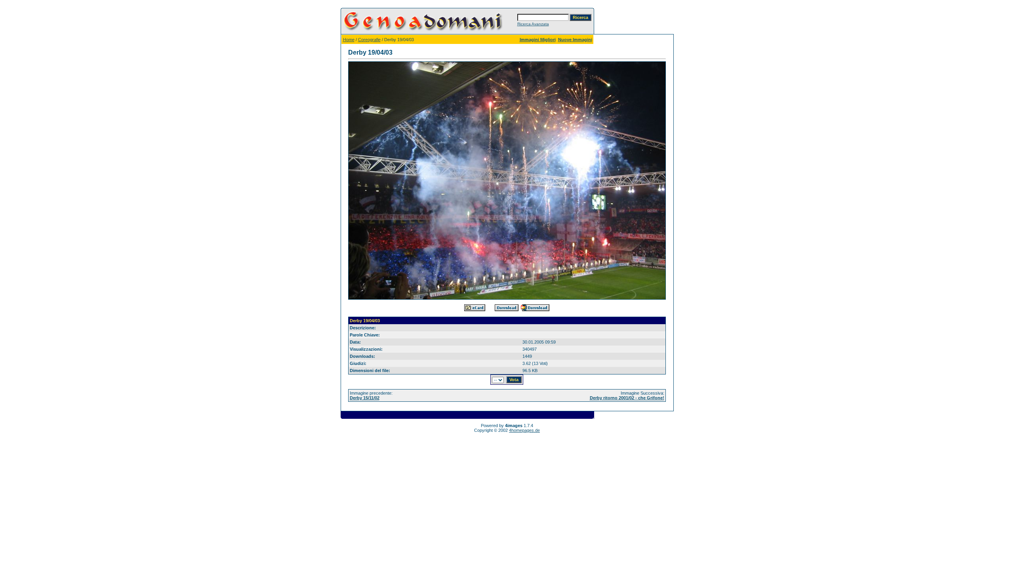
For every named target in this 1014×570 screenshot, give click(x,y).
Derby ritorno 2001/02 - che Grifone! (627, 397)
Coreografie (369, 39)
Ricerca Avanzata (533, 24)
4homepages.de (524, 430)
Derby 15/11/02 (364, 397)
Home (349, 39)
